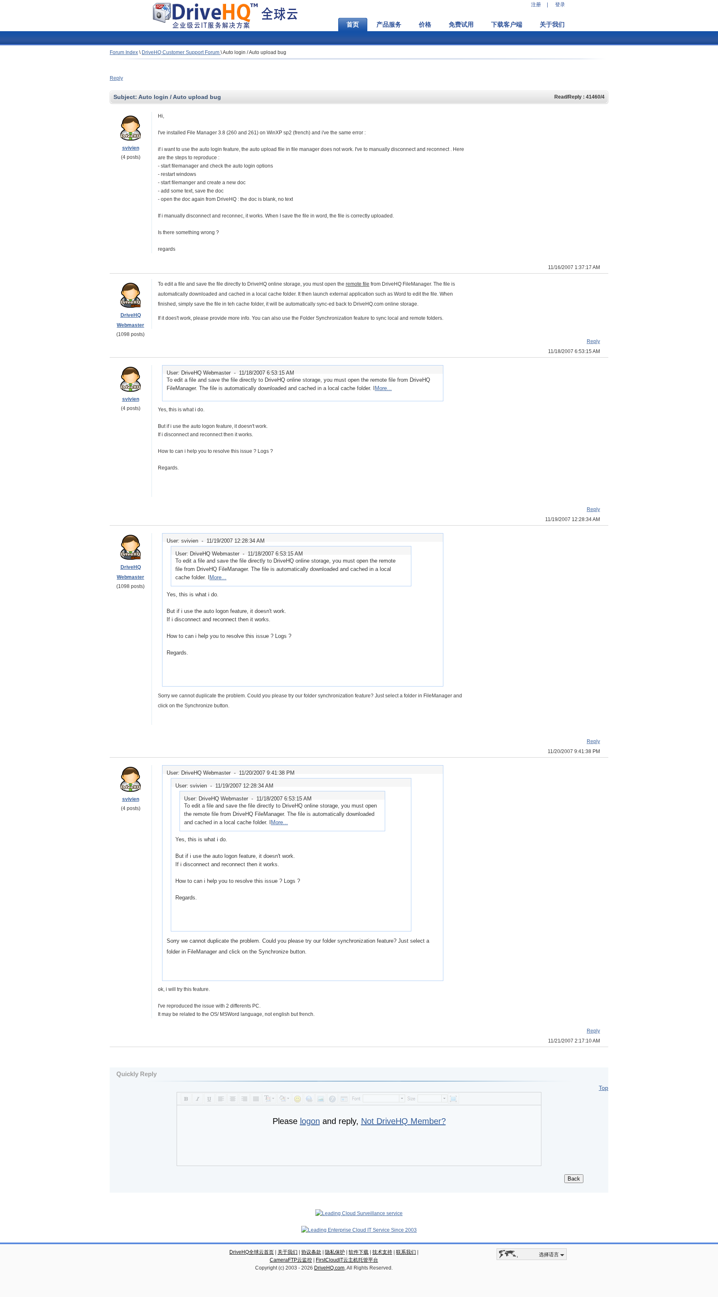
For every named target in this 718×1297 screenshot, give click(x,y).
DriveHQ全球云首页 (251, 1252)
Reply (116, 78)
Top (603, 1088)
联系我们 (406, 1252)
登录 (560, 4)
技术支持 (382, 1252)
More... (383, 388)
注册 (536, 4)
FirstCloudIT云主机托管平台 (347, 1260)
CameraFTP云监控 (291, 1260)
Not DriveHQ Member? (403, 1121)
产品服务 (388, 24)
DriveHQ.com (329, 1268)
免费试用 (461, 24)
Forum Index (124, 52)
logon (310, 1121)
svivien (130, 148)
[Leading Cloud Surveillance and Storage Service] (359, 1213)
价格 (425, 24)
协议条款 (311, 1252)
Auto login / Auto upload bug (254, 52)
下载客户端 (506, 24)
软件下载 (359, 1252)
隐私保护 (335, 1252)
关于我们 (552, 24)
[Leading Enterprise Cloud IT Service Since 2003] (359, 1230)
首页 (353, 24)
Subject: (125, 97)
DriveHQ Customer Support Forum (181, 52)
